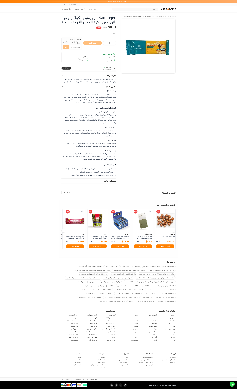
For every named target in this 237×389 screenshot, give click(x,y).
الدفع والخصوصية (124, 362)
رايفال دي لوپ (153, 332)
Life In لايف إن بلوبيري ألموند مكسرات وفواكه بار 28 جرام (98, 286)
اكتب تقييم (65, 193)
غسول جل (75, 332)
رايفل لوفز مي (153, 326)
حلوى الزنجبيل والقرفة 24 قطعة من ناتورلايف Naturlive (158, 266)
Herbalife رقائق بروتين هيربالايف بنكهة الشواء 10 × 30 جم (158, 286)
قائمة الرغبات (77, 365)
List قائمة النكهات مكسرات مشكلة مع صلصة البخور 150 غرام (121, 297)
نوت (174, 332)
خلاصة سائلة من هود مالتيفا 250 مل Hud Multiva (111, 301)
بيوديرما (173, 337)
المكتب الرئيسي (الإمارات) (169, 360)
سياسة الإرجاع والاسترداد (146, 362)
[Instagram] (125, 385)
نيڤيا (174, 326)
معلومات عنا (173, 357)
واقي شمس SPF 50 (110, 318)
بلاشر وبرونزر (112, 326)
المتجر (127, 357)
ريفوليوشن (154, 323)
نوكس (174, 334)
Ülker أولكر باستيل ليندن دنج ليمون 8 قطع (112, 282)
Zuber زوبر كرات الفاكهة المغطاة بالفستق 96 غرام (129, 289)
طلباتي (79, 360)
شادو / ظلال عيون (92, 329)
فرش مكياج (93, 326)
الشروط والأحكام (148, 357)
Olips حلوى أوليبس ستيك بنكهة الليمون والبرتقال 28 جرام (95, 289)
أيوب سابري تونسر (170, 329)
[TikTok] (116, 385)
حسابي (79, 357)
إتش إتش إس (153, 315)
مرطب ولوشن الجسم (91, 320)
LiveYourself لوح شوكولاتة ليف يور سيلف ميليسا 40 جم (159, 293)
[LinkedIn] (112, 385)
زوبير (105, 234)
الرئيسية (174, 16)
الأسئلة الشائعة (101, 360)
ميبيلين (155, 329)
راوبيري (127, 234)
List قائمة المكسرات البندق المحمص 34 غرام (123, 274)
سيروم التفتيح (74, 329)
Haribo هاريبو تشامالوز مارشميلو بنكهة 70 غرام (99, 293)
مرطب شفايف (74, 323)
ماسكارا (113, 334)
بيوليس (136, 326)
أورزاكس (154, 337)
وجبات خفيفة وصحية (149, 16)
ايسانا (136, 318)
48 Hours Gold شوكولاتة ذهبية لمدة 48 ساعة (162, 270)
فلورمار (136, 320)
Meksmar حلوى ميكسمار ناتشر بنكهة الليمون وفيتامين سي (130, 270)
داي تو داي (173, 318)
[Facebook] (120, 385)
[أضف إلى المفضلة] (172, 211)
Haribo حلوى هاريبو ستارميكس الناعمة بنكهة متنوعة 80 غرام (93, 270)
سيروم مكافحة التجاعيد (71, 320)
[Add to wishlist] (171, 20)
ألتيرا (174, 340)
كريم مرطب (112, 315)
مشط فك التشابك (92, 337)
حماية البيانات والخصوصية (146, 360)
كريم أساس (93, 318)
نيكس (136, 334)
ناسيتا (155, 318)
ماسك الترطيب (93, 340)
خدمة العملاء (101, 362)
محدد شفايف (74, 340)
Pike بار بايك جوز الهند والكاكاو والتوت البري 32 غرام (93, 274)
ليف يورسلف (148, 234)
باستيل (136, 323)
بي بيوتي (135, 329)
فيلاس (82, 234)
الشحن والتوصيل (148, 365)
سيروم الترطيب (111, 340)
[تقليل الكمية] (105, 43)
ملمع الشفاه (93, 323)
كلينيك (136, 337)
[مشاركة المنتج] (171, 24)
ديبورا (136, 332)
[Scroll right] (174, 230)
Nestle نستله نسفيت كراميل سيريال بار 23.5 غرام (160, 289)
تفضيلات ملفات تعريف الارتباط (97, 365)
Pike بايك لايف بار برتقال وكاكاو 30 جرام (90, 297)
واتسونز (154, 320)
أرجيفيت (173, 315)
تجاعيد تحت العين (73, 337)
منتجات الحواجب (92, 334)
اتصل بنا (103, 367)
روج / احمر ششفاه (73, 315)
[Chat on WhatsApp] (232, 384)
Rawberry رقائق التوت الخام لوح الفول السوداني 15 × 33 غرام (83, 278)
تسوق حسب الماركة (123, 360)
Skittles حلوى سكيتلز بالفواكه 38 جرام (127, 286)
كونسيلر (113, 337)
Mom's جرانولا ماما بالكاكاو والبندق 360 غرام (128, 293)
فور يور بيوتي (134, 340)
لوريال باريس (172, 323)
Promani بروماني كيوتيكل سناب (131, 266)
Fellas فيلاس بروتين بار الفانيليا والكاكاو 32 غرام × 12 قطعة (158, 297)
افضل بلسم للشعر (111, 323)
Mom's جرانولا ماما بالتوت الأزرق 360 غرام (90, 266)
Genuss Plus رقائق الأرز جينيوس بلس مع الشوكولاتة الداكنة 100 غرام (155, 278)
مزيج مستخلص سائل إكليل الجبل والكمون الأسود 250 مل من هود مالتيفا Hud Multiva (151, 282)
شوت (136, 315)
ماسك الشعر (112, 332)
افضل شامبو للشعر (91, 315)
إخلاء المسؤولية (125, 365)
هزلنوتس (172, 234)
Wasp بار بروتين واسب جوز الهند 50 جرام (86, 282)
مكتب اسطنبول (172, 362)
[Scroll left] (63, 230)
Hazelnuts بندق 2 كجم (112, 266)
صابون (76, 318)
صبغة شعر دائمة (111, 320)
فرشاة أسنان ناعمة (73, 334)
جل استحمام (74, 326)
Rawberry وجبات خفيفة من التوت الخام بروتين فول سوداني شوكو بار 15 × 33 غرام (151, 301)
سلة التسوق (78, 362)
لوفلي (155, 340)
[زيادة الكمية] (114, 43)
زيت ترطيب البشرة (91, 332)
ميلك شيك (154, 334)
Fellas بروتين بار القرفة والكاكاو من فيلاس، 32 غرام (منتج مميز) (156, 274)
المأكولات (167, 16)
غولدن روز (173, 320)
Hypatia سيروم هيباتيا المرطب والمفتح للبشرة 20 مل (118, 278)
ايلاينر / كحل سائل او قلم (109, 329)
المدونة (103, 357)
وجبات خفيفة (159, 16)
